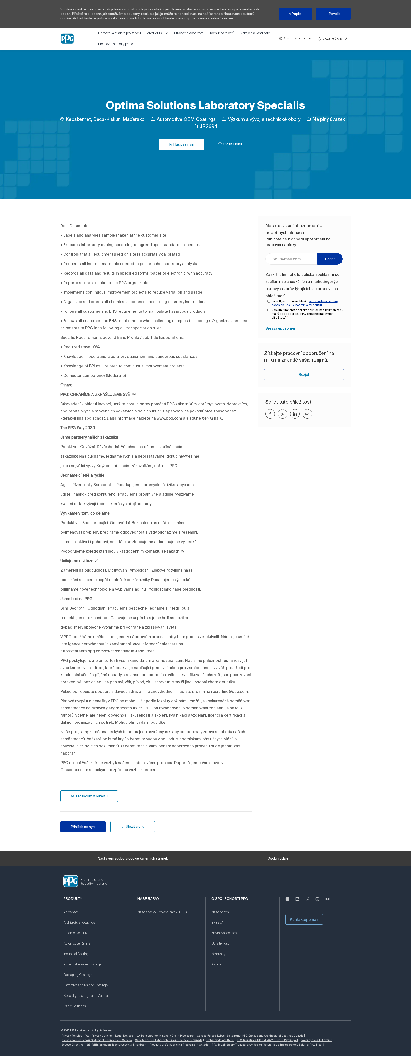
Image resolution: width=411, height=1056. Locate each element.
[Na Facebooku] (287, 902)
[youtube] (327, 902)
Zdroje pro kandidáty (255, 33)
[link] (281, 328)
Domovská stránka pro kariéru (119, 33)
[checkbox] (230, 144)
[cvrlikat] (307, 902)
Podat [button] (330, 259)
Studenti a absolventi (189, 33)
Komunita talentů (222, 33)
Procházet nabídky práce (115, 44)
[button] (181, 144)
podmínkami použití (309, 304)
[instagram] (317, 902)
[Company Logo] (67, 38)
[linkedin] (297, 902)
